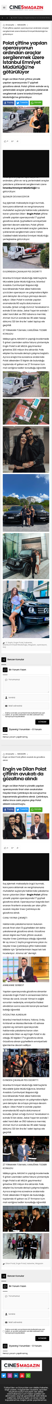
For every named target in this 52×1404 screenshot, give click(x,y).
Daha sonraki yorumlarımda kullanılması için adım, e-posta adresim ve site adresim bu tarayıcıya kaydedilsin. (25, 714)
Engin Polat (18, 643)
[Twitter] (3, 1375)
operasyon (42, 645)
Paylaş (10, 103)
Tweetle (24, 103)
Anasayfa (10, 25)
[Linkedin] (16, 1375)
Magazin (32, 645)
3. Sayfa (9, 643)
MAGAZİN (21, 25)
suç (4, 647)
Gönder (37, 103)
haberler (28, 643)
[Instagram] (9, 1375)
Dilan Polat (10, 1263)
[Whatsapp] (28, 1375)
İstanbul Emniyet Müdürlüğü (15, 645)
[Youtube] (22, 1375)
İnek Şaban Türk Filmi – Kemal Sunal (29, 18)
